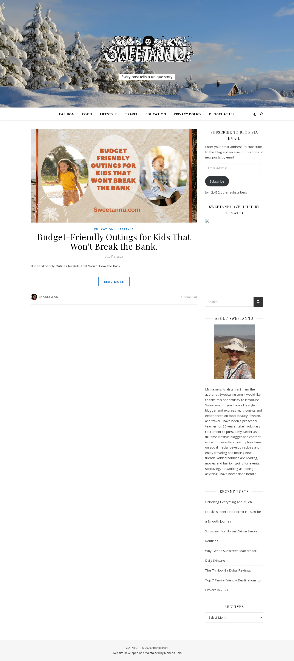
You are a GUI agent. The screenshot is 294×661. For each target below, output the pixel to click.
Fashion (66, 114)
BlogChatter (222, 114)
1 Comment (189, 297)
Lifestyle (108, 114)
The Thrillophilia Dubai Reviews (228, 570)
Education (156, 114)
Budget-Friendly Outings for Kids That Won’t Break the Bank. (114, 241)
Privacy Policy (187, 114)
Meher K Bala (173, 653)
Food (87, 114)
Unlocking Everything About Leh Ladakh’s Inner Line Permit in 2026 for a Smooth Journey (233, 511)
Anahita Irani (48, 297)
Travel (131, 114)
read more (114, 282)
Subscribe (217, 181)
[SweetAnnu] (147, 49)
